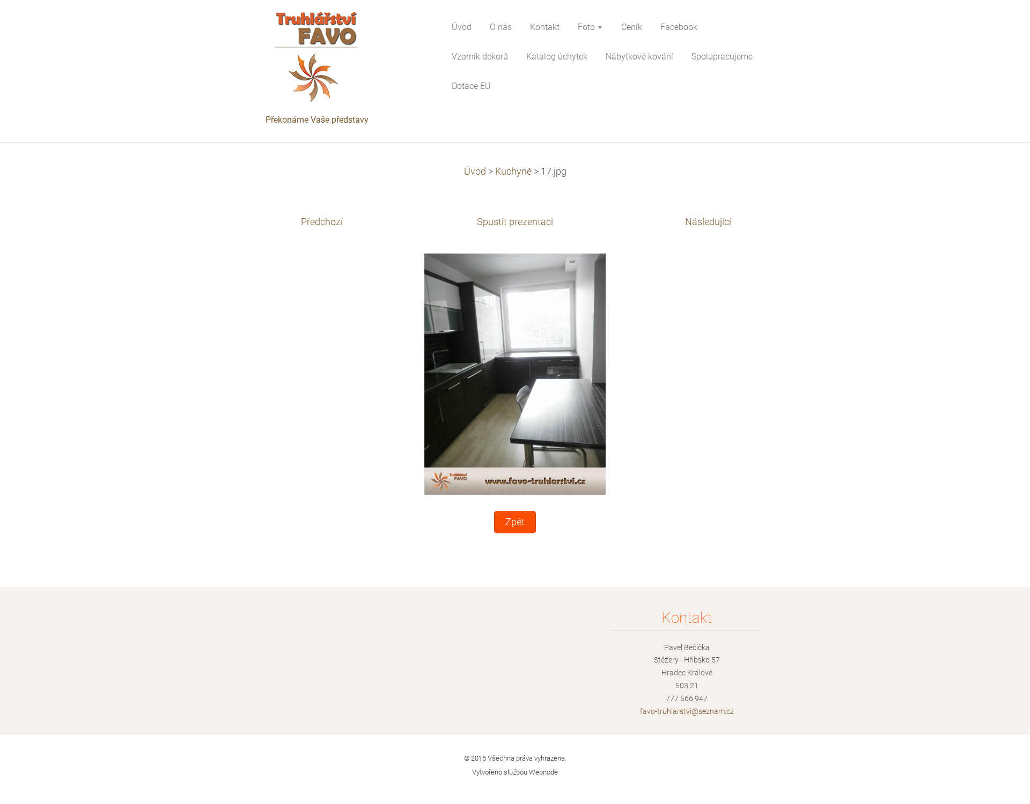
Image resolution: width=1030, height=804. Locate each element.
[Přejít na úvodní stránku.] (343, 59)
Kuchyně (513, 171)
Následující (708, 222)
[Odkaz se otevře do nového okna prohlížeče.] (515, 373)
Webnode (543, 772)
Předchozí (322, 222)
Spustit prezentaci (515, 222)
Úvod (475, 171)
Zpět (515, 522)
